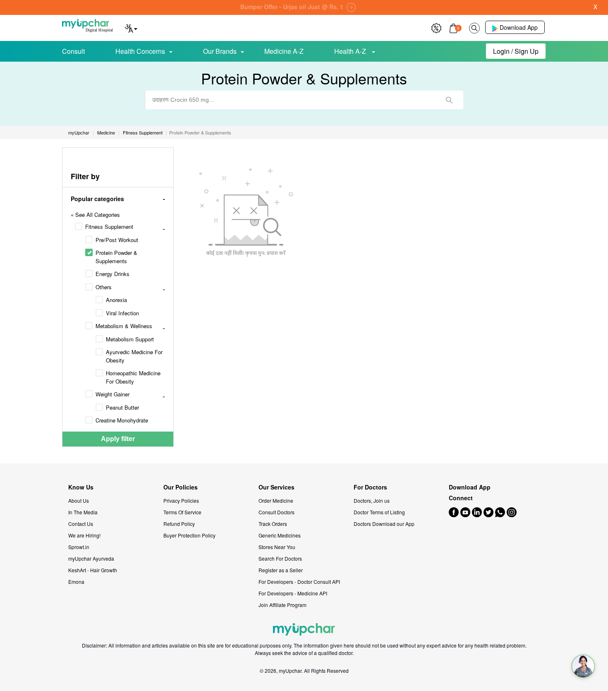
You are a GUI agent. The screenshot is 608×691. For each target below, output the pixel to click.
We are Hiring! (84, 535)
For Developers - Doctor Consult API (299, 581)
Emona (76, 581)
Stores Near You (277, 546)
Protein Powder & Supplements (116, 257)
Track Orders (273, 523)
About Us (78, 500)
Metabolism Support (130, 339)
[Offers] (436, 27)
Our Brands (220, 51)
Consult (73, 51)
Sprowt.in (78, 546)
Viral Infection (122, 313)
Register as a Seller (281, 569)
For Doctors (370, 487)
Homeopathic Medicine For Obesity (133, 377)
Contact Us (80, 523)
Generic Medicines (280, 535)
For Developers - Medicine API (293, 593)
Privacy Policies (181, 500)
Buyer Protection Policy (189, 535)
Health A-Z (351, 51)
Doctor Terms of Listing (379, 512)
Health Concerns (140, 51)
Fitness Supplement (109, 226)
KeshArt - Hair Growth (92, 569)
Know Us (80, 487)
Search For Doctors (280, 558)
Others (104, 287)
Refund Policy (179, 523)
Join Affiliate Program (282, 604)
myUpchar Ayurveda (91, 558)
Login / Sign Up (516, 51)
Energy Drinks (112, 274)
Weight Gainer (112, 394)
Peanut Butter (122, 407)
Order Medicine (276, 500)
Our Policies (180, 487)
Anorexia (116, 300)
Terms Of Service (182, 512)
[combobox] (304, 100)
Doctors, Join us (372, 500)
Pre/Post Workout (117, 240)
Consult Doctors (276, 512)
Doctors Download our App (384, 523)
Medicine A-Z (284, 51)
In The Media (83, 512)
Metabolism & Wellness (124, 326)
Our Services (276, 487)
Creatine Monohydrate (122, 420)
